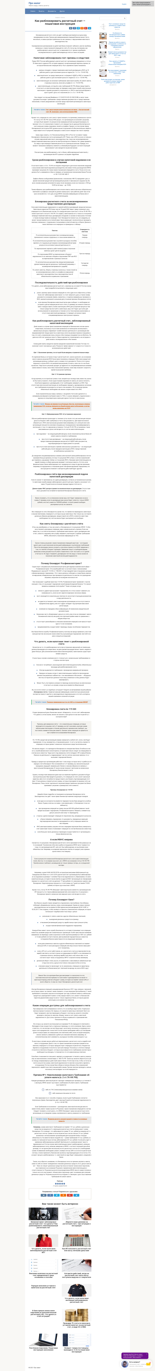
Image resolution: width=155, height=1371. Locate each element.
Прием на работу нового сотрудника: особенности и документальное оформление (117, 44)
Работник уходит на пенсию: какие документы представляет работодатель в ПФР (113, 81)
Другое (62, 11)
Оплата (32, 11)
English (124, 4)
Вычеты (41, 11)
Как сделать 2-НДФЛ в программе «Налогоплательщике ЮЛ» (117, 62)
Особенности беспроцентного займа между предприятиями (117, 34)
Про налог (34, 3)
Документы (52, 11)
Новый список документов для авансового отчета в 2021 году (117, 53)
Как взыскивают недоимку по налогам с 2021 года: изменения (117, 72)
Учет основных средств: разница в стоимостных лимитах (117, 25)
